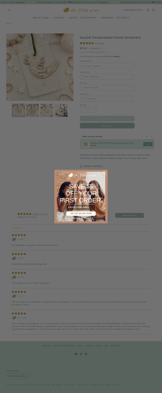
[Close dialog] (104, 173)
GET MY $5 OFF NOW (81, 213)
